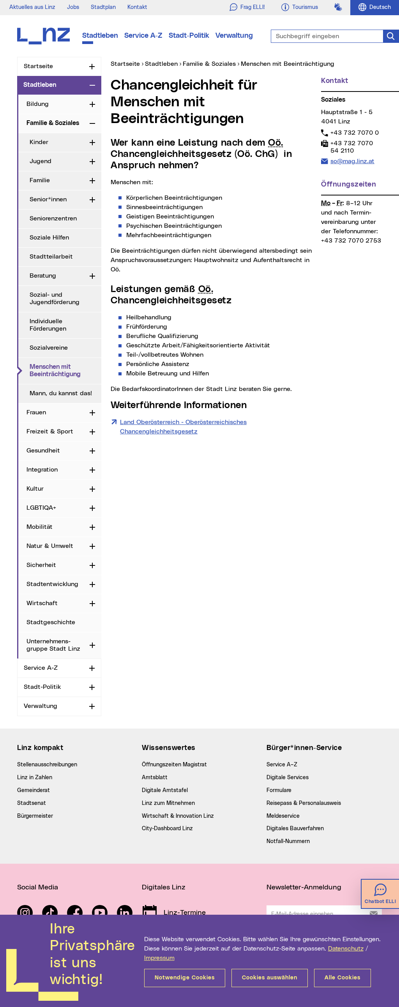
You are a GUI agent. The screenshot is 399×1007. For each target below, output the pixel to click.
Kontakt (137, 7)
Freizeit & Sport (49, 431)
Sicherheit (41, 565)
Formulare (279, 790)
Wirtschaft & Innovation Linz (178, 816)
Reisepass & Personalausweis (304, 803)
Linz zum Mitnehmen (168, 803)
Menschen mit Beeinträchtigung (65, 370)
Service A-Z (143, 35)
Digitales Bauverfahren (295, 828)
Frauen (36, 412)
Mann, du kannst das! (61, 393)
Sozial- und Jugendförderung (54, 298)
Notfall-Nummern (288, 841)
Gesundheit (43, 450)
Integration (42, 470)
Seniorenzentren (53, 218)
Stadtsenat (31, 803)
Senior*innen (48, 199)
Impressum (159, 958)
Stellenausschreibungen (47, 765)
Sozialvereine (49, 348)
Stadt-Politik (189, 35)
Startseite (38, 66)
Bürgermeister (35, 816)
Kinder (39, 142)
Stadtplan (103, 7)
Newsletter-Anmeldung (304, 887)
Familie (40, 180)
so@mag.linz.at (352, 161)
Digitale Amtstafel (165, 790)
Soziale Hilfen (49, 237)
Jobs (73, 7)
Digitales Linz (163, 887)
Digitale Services (288, 777)
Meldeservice (283, 816)
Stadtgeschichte (50, 622)
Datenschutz (346, 948)
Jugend (40, 161)
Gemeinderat (33, 790)
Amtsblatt (155, 777)
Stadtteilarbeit (51, 257)
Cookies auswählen (269, 978)
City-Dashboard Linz (167, 828)
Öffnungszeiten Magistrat (174, 765)
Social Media (37, 887)
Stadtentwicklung (52, 584)
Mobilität (39, 527)
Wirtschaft (42, 603)
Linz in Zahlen (34, 777)
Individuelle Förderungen (48, 325)
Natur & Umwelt (49, 546)
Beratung (43, 276)
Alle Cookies (342, 978)
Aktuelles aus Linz (32, 7)
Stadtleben (100, 35)
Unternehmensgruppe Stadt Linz (53, 645)
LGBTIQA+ (41, 508)
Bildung (37, 104)
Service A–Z (282, 765)
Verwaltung (234, 35)
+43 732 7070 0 (354, 132)
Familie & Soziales (52, 123)
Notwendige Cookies (185, 978)
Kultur (35, 489)
